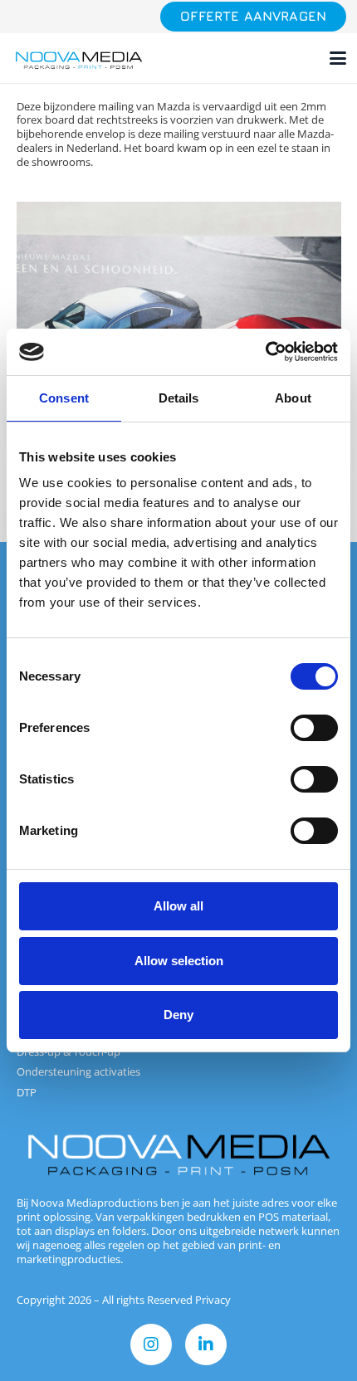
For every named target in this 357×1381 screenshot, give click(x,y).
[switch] (314, 728)
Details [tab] (179, 398)
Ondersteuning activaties (78, 1071)
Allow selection (178, 961)
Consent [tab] (64, 398)
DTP (27, 1092)
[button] (338, 58)
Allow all (178, 906)
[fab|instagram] (151, 1344)
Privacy (213, 1299)
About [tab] (293, 398)
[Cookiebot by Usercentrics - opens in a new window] (265, 352)
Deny (178, 1015)
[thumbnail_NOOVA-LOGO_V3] (79, 58)
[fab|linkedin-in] (206, 1344)
